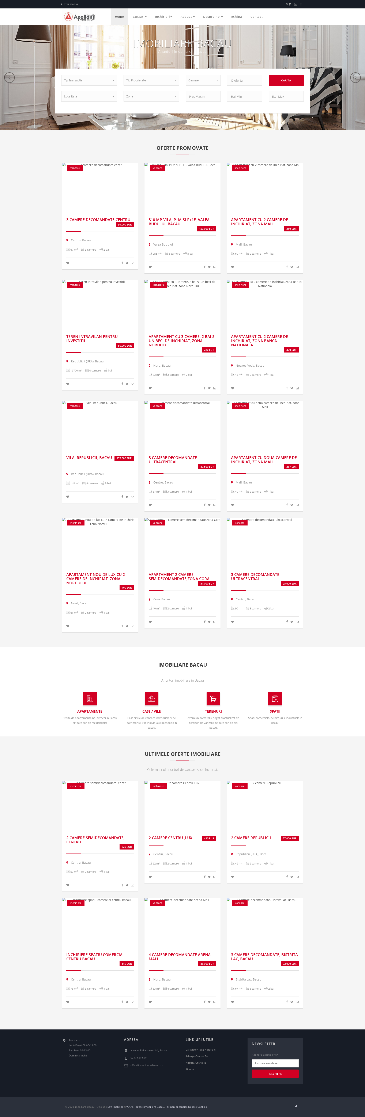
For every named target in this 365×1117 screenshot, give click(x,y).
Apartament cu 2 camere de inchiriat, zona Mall (259, 221)
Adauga (187, 17)
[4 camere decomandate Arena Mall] (182, 900)
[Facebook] (301, 4)
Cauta (286, 80)
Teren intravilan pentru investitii (92, 338)
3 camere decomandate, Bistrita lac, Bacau (264, 956)
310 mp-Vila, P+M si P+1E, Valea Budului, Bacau (179, 221)
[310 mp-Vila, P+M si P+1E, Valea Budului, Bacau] (182, 165)
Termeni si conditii (176, 1107)
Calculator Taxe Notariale (201, 1049)
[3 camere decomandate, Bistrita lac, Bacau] (265, 900)
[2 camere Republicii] (265, 783)
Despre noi (212, 17)
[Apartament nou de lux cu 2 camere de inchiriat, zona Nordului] (100, 522)
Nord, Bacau (162, 365)
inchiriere (240, 168)
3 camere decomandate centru (98, 219)
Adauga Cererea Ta (197, 1056)
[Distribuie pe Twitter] (127, 263)
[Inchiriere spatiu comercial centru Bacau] (100, 900)
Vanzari (138, 17)
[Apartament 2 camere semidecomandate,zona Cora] (182, 520)
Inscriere (275, 1073)
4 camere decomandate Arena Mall (180, 956)
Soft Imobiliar (115, 1107)
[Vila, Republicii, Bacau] (100, 403)
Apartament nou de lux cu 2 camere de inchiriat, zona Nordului (95, 578)
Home (119, 17)
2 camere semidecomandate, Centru (95, 839)
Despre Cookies (197, 1107)
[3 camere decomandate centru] (100, 165)
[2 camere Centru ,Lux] (182, 783)
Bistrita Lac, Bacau (248, 979)
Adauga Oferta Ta (196, 1062)
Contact (257, 17)
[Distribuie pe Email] (132, 263)
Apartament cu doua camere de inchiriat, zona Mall (264, 459)
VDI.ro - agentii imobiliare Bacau (145, 1107)
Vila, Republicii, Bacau (89, 457)
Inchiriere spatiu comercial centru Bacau (95, 956)
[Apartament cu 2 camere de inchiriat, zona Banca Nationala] (265, 284)
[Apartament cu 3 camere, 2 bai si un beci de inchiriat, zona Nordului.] (182, 284)
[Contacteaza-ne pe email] (295, 4)
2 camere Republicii (251, 837)
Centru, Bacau (80, 240)
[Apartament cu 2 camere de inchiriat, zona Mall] (265, 165)
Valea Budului (163, 244)
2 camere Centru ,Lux (170, 837)
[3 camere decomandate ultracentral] (182, 403)
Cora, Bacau (161, 599)
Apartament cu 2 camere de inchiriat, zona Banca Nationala (259, 340)
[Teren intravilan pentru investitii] (100, 282)
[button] (89, 80)
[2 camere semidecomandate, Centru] (100, 783)
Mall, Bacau (243, 244)
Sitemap (190, 1069)
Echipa (236, 17)
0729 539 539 (139, 1058)
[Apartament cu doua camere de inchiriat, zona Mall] (265, 405)
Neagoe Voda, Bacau (249, 365)
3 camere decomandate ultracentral (173, 459)
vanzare (75, 168)
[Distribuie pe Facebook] (122, 263)
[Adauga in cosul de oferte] (67, 263)
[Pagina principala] (81, 16)
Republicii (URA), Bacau (87, 361)
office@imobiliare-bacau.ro (146, 1065)
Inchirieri (162, 17)
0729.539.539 (71, 4)
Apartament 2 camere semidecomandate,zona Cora (179, 576)
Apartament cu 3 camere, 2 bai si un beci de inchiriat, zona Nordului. (182, 340)
